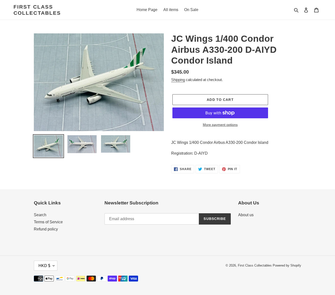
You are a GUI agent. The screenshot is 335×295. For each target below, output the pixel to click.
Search (40, 215)
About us (246, 215)
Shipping (178, 80)
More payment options (220, 125)
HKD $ (44, 266)
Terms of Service (48, 222)
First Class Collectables (37, 10)
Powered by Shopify (287, 265)
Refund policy (46, 229)
